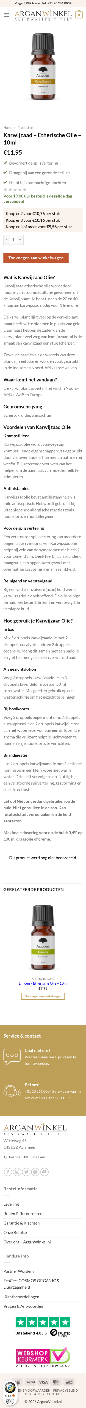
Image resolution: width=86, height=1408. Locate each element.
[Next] (22, 110)
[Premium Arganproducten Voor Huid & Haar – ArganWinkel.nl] (43, 15)
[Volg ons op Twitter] (26, 1172)
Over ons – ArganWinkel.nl (27, 1242)
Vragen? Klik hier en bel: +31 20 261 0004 (43, 3)
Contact (54, 1394)
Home (7, 127)
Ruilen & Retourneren (22, 1213)
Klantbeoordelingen (21, 1296)
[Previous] (8, 110)
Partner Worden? (18, 1271)
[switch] (10, 1401)
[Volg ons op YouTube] (44, 1172)
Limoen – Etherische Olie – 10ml (43, 983)
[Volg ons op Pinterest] (35, 1172)
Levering (11, 1204)
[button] (6, 15)
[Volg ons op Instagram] (17, 1172)
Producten (25, 127)
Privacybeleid (65, 1390)
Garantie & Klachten (21, 1223)
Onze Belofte (15, 1232)
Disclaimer (34, 1394)
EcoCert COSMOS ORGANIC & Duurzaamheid (31, 1284)
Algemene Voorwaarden (28, 1390)
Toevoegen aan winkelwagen (36, 257)
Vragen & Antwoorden (23, 1306)
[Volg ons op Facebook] (8, 1172)
